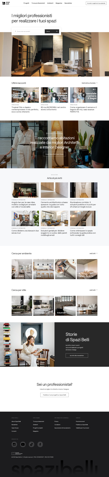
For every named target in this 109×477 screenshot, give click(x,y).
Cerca (48, 31)
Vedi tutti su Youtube (89, 83)
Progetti (26, 3)
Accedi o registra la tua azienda (96, 3)
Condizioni (57, 424)
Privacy (56, 421)
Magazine (59, 3)
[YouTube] (23, 444)
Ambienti (50, 3)
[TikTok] (31, 444)
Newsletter (68, 3)
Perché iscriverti (80, 421)
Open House (15, 428)
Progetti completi (38, 428)
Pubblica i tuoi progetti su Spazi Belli (54, 395)
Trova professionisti (38, 3)
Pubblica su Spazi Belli (82, 424)
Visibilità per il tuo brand (82, 428)
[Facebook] (40, 444)
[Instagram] (14, 444)
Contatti (14, 431)
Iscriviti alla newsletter (77, 355)
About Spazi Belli (16, 421)
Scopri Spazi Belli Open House (54, 154)
